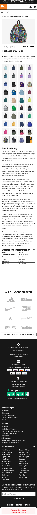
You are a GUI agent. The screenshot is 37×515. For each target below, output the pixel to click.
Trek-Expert (23, 468)
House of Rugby (7, 468)
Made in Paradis (7, 473)
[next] (35, 313)
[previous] (1, 313)
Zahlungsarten (6, 438)
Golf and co (5, 463)
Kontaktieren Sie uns (18, 350)
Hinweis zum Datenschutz (10, 442)
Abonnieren (18, 499)
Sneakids (22, 461)
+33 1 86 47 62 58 (18, 357)
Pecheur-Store (24, 450)
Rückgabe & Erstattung (9, 433)
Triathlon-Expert (24, 470)
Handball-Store (7, 466)
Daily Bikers (6, 450)
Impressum (5, 436)
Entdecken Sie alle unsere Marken (18, 334)
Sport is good (23, 463)
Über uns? (5, 427)
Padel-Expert (6, 479)
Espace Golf (6, 457)
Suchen (11, 12)
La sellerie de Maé (8, 470)
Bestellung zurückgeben (18, 386)
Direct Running (7, 452)
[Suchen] (7, 12)
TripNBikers (23, 473)
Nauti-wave (5, 475)
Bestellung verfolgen (8, 415)
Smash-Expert (24, 457)
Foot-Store (5, 459)
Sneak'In (22, 459)
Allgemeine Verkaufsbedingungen (13, 431)
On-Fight (4, 477)
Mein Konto (5, 411)
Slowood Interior (24, 454)
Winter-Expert (23, 477)
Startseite (5, 16)
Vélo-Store (22, 475)
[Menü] (2, 12)
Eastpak (9, 46)
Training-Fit (23, 466)
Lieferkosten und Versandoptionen (13, 440)
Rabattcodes (6, 420)
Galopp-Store (6, 461)
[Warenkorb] (35, 6)
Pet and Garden (24, 452)
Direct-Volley (6, 454)
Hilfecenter (5, 413)
